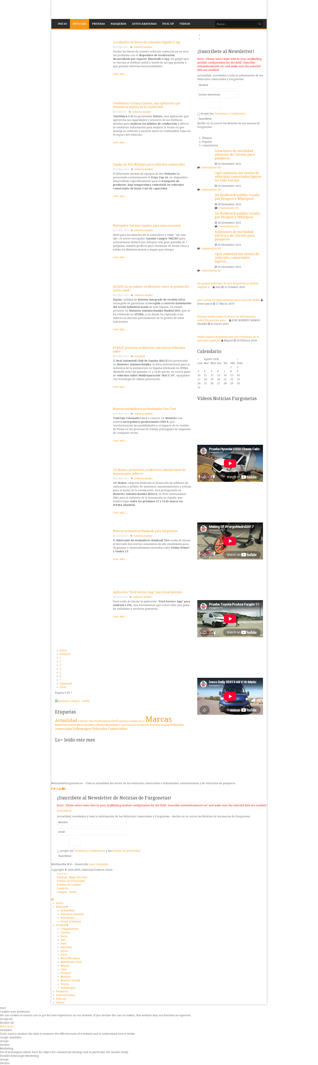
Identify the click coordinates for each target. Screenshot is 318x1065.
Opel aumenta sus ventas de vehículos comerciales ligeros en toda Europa (238, 176)
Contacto (62, 888)
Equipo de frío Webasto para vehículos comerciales (149, 164)
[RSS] (65, 788)
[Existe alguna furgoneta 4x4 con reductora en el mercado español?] (201, 330)
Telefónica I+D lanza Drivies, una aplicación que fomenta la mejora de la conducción (146, 105)
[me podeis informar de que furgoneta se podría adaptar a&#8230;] (201, 276)
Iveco (142, 721)
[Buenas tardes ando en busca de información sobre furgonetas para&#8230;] (201, 309)
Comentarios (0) (211, 167)
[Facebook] (51, 788)
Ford (115, 721)
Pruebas (155, 724)
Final (63, 687)
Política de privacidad (126, 850)
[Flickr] (63, 788)
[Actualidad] (82, 373)
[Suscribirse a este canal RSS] (189, 35)
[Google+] (57, 788)
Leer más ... (120, 74)
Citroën (83, 721)
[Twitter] (54, 788)
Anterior (65, 654)
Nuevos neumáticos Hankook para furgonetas (145, 531)
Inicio (63, 650)
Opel (124, 725)
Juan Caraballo (98, 864)
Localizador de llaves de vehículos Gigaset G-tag (146, 42)
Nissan (101, 724)
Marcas (158, 719)
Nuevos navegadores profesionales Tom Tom (144, 409)
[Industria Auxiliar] (82, 251)
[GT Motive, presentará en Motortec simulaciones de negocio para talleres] (82, 495)
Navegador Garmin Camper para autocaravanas (147, 225)
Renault (165, 725)
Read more (7, 1026)
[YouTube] (60, 788)
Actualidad (139, 356)
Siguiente (66, 683)
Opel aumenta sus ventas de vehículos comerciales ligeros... (237, 257)
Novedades (113, 724)
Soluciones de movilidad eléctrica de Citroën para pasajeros (235, 154)
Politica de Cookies (69, 884)
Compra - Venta (67, 892)
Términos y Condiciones (229, 113)
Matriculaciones (66, 724)
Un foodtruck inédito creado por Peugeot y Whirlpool (237, 197)
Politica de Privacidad (71, 880)
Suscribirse (64, 810)
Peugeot (132, 724)
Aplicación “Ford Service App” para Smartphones (147, 592)
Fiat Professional (100, 721)
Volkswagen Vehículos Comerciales (100, 729)
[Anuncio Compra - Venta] (72, 700)
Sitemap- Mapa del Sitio (72, 877)
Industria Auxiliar (143, 47)
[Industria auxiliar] (82, 67)
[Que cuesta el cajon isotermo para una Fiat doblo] (201, 293)
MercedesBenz (86, 724)
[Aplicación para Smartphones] (82, 617)
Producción (143, 725)
